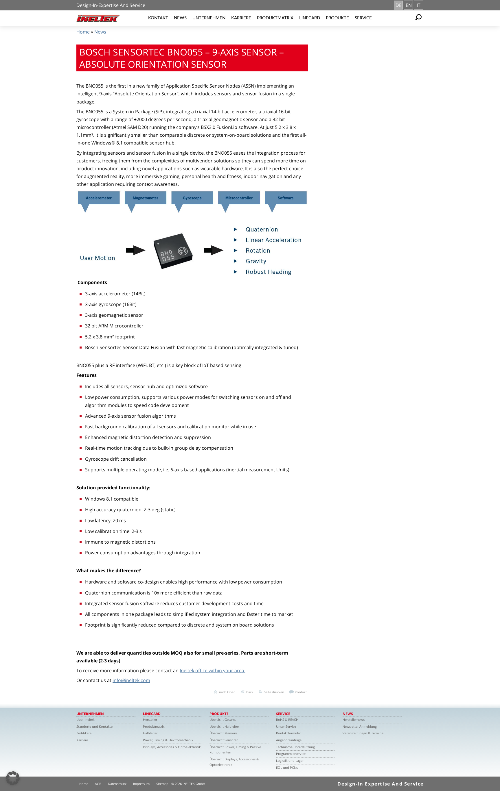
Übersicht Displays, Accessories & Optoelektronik (234, 762)
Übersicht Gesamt (222, 719)
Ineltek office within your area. (212, 670)
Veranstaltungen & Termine (363, 733)
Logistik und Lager (290, 760)
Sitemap (162, 783)
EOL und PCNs (287, 767)
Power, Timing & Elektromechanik (168, 740)
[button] (12, 778)
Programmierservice (291, 753)
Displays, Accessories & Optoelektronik (172, 747)
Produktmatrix (275, 18)
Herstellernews (354, 719)
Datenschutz (117, 783)
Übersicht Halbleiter (224, 726)
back (249, 692)
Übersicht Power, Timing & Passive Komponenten (235, 750)
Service (363, 18)
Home (83, 32)
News (180, 18)
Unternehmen (208, 18)
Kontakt (158, 18)
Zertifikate (83, 733)
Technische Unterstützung (295, 747)
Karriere (241, 18)
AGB (98, 783)
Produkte (337, 18)
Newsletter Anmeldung (360, 726)
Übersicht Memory (223, 733)
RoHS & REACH (287, 719)
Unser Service (286, 726)
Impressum (141, 783)
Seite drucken (274, 692)
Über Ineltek (85, 719)
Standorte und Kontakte (94, 726)
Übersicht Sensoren (223, 740)
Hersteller (150, 719)
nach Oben (227, 692)
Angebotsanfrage (289, 740)
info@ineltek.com (131, 680)
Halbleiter (150, 733)
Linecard (309, 18)
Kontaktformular (288, 733)
